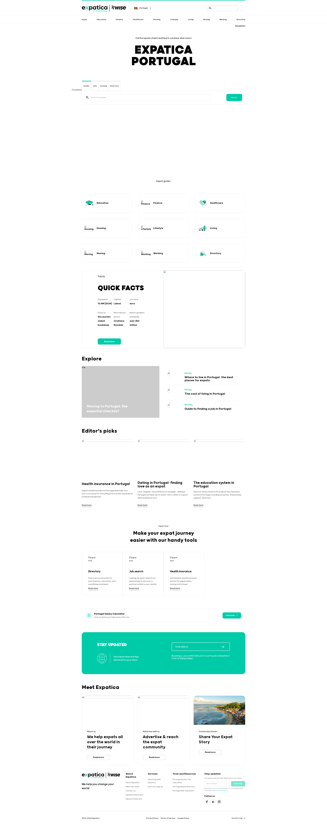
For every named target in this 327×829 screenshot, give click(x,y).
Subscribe (238, 784)
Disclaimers (240, 26)
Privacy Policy (186, 658)
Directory (241, 20)
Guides (86, 86)
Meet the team (132, 787)
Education (101, 20)
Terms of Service (167, 818)
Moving (206, 20)
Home (84, 20)
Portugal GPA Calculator (183, 791)
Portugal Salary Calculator (109, 614)
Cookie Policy (183, 818)
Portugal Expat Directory (184, 787)
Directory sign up (155, 787)
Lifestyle (174, 20)
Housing (156, 20)
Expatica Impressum (134, 795)
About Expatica (132, 783)
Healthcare (138, 20)
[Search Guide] (87, 97)
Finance (119, 20)
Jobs (95, 86)
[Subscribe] (225, 647)
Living (190, 20)
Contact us (131, 791)
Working (223, 20)
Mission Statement (134, 799)
